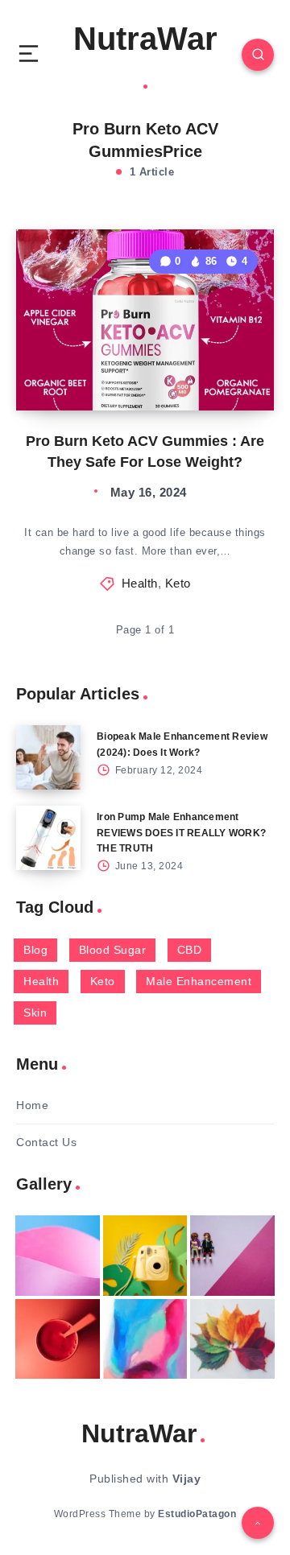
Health (140, 583)
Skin (35, 1012)
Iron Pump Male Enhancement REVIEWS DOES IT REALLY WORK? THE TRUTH (181, 832)
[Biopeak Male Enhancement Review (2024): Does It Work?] (48, 757)
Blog (35, 949)
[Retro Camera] (145, 1255)
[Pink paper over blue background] (57, 1255)
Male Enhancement (198, 981)
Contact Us (46, 1142)
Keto (178, 583)
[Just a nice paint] (145, 1339)
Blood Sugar (113, 949)
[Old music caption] (232, 1255)
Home (32, 1105)
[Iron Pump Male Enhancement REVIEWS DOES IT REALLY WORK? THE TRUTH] (48, 838)
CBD (189, 949)
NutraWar (145, 38)
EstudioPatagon (197, 1514)
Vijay (186, 1478)
